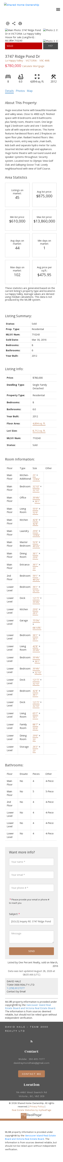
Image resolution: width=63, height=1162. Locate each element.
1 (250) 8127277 (16, 988)
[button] (31, 1041)
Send (31, 951)
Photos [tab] (20, 91)
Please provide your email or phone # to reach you (29, 901)
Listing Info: (14, 369)
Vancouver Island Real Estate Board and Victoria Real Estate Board (30, 1006)
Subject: (13, 914)
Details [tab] (9, 91)
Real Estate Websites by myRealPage (31, 1110)
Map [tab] (30, 91)
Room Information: (20, 459)
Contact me (31, 1074)
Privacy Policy (37, 1106)
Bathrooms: (14, 765)
